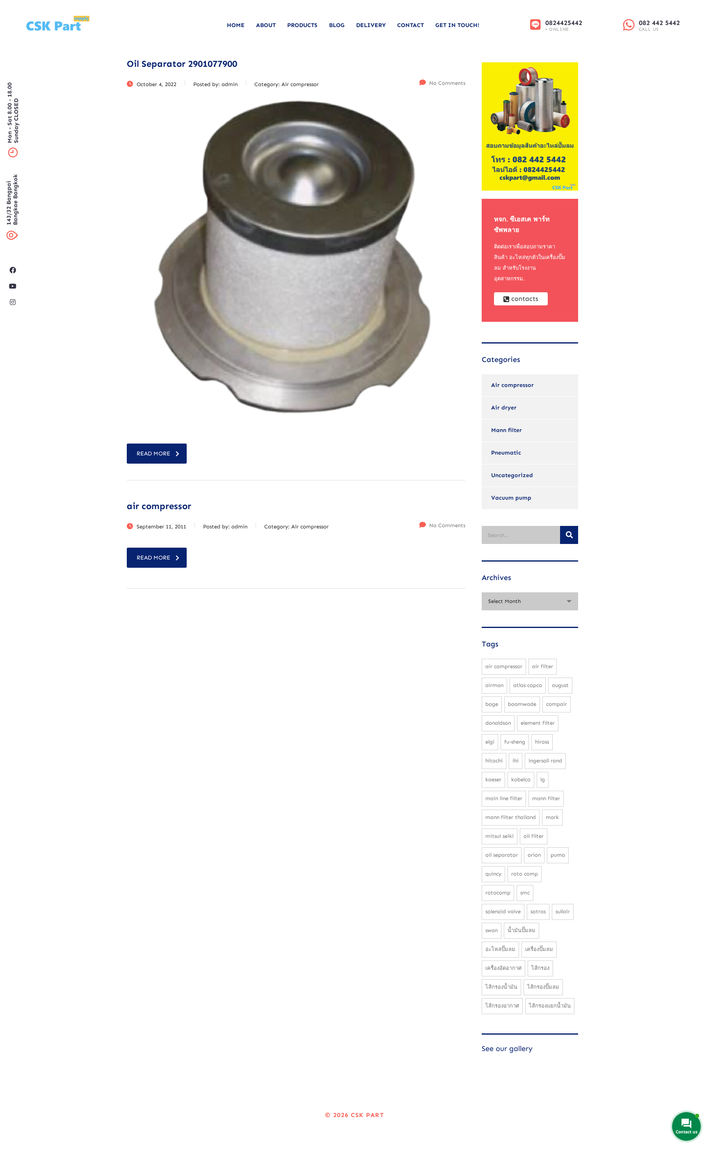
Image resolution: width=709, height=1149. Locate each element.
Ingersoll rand (545, 761)
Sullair (563, 911)
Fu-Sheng (514, 742)
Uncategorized (512, 475)
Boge (491, 704)
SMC (525, 893)
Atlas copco (527, 685)
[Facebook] (12, 270)
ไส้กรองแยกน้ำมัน (550, 1006)
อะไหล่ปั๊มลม (500, 949)
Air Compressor (503, 666)
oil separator (501, 855)
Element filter (538, 723)
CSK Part (367, 1115)
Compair (556, 704)
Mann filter (506, 430)
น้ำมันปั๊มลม (521, 930)
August (560, 685)
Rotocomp (497, 893)
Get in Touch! (457, 25)
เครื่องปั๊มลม (539, 949)
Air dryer (504, 407)
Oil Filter (534, 836)
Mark (552, 817)
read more (153, 453)
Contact (410, 25)
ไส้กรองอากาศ (502, 1006)
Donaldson (498, 723)
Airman (494, 685)
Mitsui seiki (499, 836)
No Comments (447, 83)
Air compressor (512, 385)
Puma (558, 855)
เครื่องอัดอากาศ (503, 968)
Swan (491, 930)
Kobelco (521, 779)
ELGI (489, 742)
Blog (337, 25)
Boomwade (522, 704)
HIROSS (542, 742)
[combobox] (530, 601)
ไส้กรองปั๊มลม (543, 987)
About (266, 25)
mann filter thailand (510, 817)
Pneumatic (506, 452)
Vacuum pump (511, 497)
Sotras (538, 911)
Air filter (542, 666)
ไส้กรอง (540, 968)
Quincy (493, 874)
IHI (515, 761)
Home (236, 25)
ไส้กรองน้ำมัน (501, 987)
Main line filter (503, 798)
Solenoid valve (503, 911)
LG (542, 779)
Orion (534, 855)
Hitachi (494, 761)
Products (302, 25)
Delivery (371, 25)
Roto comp (524, 874)
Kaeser (493, 779)
